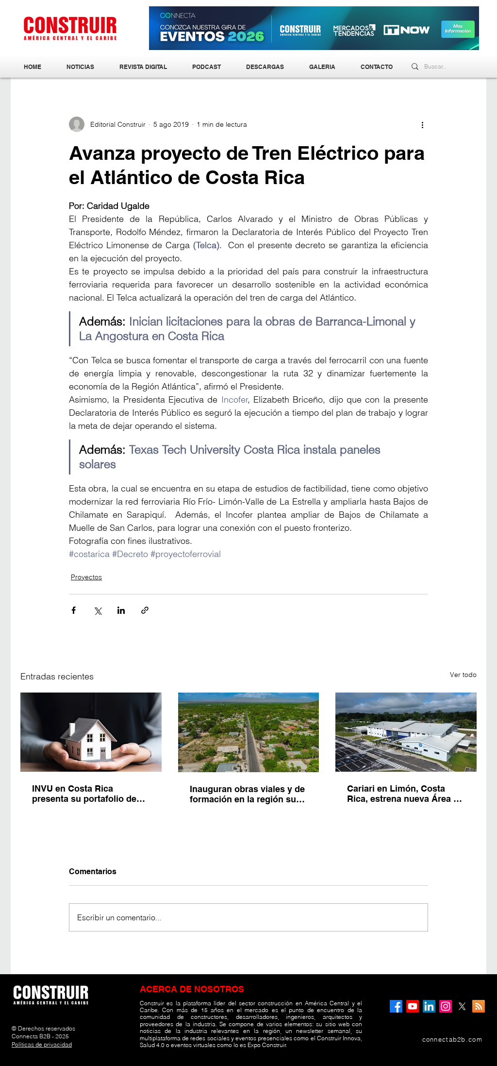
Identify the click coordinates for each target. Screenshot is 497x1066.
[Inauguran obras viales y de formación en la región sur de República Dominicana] (248, 732)
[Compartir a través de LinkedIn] (121, 610)
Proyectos (86, 577)
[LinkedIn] (429, 1006)
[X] (462, 1006)
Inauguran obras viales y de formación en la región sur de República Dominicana (247, 794)
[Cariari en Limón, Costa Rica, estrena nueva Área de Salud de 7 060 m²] (406, 732)
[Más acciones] (422, 124)
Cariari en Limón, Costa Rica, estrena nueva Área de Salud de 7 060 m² (405, 793)
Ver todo (463, 674)
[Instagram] (445, 1006)
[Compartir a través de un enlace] (144, 610)
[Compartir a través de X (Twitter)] (97, 610)
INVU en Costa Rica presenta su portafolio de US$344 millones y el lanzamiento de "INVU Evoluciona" (84, 793)
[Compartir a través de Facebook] (73, 610)
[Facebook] (396, 1006)
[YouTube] (412, 1006)
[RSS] (478, 1006)
